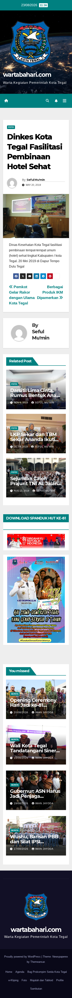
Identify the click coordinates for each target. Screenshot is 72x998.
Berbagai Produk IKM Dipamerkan (50, 292)
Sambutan (36, 988)
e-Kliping (13, 980)
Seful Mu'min (36, 180)
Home (8, 971)
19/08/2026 (21, 758)
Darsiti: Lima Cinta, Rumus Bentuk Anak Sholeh (34, 395)
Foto (11, 127)
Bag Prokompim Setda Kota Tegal (47, 971)
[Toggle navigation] (64, 101)
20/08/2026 (21, 712)
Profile (60, 980)
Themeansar (37, 961)
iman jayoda (44, 712)
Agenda (19, 971)
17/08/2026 (21, 848)
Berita (14, 694)
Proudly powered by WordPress (22, 956)
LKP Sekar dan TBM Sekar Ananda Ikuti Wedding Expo (33, 439)
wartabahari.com (27, 74)
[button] (47, 100)
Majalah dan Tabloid (41, 980)
